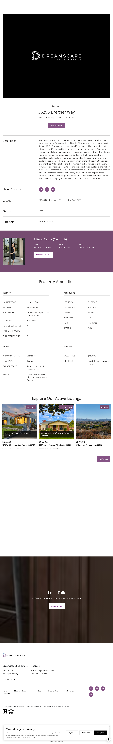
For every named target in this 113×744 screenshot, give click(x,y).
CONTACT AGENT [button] (43, 255)
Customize (86, 733)
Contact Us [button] (56, 606)
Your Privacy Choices (56, 741)
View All (104, 459)
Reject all (72, 733)
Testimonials (69, 691)
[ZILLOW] (103, 688)
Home (5, 691)
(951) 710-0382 (65, 247)
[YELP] (91, 694)
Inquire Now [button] (56, 126)
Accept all (100, 733)
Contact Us (7, 694)
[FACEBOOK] (91, 688)
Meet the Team (20, 691)
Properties (37, 691)
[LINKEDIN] (97, 688)
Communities (53, 691)
